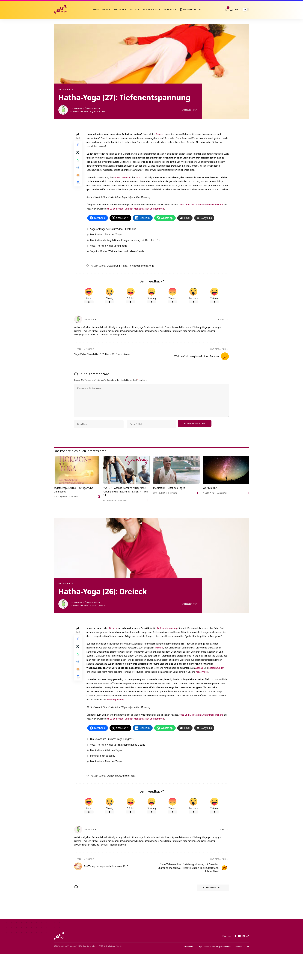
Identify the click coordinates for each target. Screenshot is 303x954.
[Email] (78, 175)
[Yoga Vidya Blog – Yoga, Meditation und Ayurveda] (59, 936)
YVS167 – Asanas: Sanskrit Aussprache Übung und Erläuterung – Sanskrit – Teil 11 (125, 491)
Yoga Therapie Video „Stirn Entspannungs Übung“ (118, 744)
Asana (102, 265)
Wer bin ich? (210, 488)
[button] (231, 9)
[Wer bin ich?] (226, 470)
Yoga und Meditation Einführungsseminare (201, 204)
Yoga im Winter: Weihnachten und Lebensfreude (117, 251)
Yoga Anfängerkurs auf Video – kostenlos (113, 229)
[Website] (227, 319)
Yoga (137, 177)
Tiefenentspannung (138, 265)
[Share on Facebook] (78, 145)
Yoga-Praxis (202, 671)
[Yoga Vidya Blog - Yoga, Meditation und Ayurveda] (60, 9)
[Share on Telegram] (78, 167)
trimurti (126, 775)
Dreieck (113, 628)
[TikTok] (247, 936)
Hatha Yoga (65, 89)
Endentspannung (122, 177)
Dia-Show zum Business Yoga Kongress (112, 739)
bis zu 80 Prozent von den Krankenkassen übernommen (135, 208)
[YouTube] (239, 936)
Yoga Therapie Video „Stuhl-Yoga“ (109, 245)
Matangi (78, 108)
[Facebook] (235, 936)
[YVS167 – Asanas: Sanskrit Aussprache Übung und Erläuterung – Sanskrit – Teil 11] (126, 470)
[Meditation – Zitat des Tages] (176, 470)
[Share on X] (78, 152)
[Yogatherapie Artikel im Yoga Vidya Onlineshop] (77, 470)
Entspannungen (216, 667)
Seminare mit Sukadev (102, 755)
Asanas (159, 133)
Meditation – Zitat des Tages (106, 234)
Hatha (124, 265)
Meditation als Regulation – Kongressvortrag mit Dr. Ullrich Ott (125, 240)
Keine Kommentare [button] (214, 887)
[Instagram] (243, 936)
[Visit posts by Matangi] (63, 110)
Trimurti (159, 647)
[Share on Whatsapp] (78, 160)
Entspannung (113, 265)
